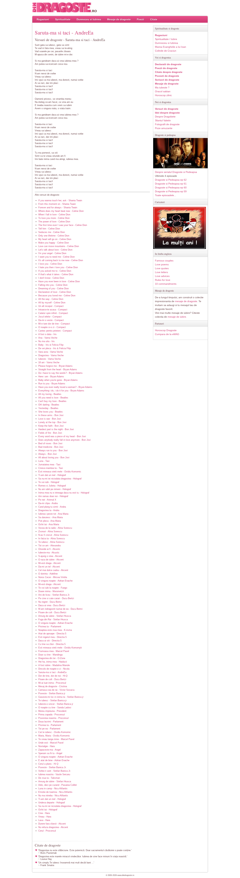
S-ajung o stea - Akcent (50, 556)
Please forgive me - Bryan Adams (55, 366)
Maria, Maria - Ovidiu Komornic (54, 735)
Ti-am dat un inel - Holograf (52, 475)
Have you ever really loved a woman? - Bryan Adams (65, 387)
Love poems (162, 264)
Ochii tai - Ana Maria (48, 524)
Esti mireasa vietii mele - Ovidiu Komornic (59, 471)
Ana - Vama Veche (47, 337)
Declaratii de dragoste (168, 64)
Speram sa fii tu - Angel (50, 753)
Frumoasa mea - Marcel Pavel (53, 651)
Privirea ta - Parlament (49, 626)
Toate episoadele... (165, 195)
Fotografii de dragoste (167, 124)
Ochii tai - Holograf (47, 809)
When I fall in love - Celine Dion (54, 214)
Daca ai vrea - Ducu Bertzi (51, 605)
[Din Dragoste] (64, 7)
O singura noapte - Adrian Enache (55, 580)
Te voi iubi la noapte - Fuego (52, 587)
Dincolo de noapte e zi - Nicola (53, 668)
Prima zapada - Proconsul (51, 714)
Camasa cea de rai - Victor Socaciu (56, 690)
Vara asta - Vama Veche (50, 352)
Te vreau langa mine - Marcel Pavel (56, 739)
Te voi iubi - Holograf (48, 482)
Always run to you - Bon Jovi (53, 450)
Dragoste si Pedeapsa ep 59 (171, 191)
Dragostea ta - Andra (48, 510)
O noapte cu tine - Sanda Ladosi (54, 707)
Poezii (140, 19)
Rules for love (162, 280)
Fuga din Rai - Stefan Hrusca (53, 619)
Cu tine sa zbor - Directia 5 (52, 644)
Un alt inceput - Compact (51, 306)
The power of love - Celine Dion (54, 221)
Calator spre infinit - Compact (53, 313)
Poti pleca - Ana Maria (49, 521)
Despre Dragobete (165, 116)
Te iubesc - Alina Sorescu (51, 542)
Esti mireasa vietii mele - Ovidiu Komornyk (60, 647)
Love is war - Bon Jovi (49, 418)
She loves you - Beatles (50, 411)
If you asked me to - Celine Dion (54, 271)
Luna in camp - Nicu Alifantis (52, 788)
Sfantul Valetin (163, 120)
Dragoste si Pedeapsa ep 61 (171, 183)
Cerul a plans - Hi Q (48, 764)
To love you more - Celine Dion (54, 218)
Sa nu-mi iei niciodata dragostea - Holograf (60, 478)
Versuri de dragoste (166, 108)
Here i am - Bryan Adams (51, 376)
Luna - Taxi (44, 461)
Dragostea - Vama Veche (51, 355)
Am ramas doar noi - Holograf (53, 496)
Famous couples (164, 260)
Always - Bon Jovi (47, 454)
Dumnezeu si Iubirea (89, 19)
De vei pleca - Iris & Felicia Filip (54, 348)
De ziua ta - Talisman (49, 778)
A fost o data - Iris (47, 334)
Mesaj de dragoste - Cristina (52, 686)
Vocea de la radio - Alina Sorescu (55, 528)
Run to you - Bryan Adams (51, 383)
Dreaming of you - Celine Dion (53, 288)
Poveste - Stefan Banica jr (51, 693)
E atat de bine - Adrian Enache (53, 760)
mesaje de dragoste (186, 301)
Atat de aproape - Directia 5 (52, 633)
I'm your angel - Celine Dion (52, 253)
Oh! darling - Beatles (48, 404)
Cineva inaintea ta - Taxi (50, 468)
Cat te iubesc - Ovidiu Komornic (54, 732)
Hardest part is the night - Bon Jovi (56, 429)
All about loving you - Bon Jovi (53, 457)
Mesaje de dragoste (119, 19)
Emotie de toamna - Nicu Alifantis (55, 792)
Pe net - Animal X (47, 499)
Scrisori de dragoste (167, 79)
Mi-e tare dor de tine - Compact (54, 323)
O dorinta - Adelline (48, 573)
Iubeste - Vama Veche (49, 359)
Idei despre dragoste (167, 112)
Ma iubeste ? (162, 87)
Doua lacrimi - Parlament (50, 721)
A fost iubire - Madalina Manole (54, 665)
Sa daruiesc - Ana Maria (50, 517)
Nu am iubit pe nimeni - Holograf (54, 489)
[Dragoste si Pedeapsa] (180, 167)
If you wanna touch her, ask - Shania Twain (60, 200)
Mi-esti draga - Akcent (49, 563)
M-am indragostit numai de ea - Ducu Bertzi (60, 609)
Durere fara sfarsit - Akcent (52, 823)
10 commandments (165, 283)
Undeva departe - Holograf (51, 802)
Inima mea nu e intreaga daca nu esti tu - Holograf (63, 492)
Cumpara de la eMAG (167, 334)
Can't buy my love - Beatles (52, 401)
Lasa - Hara (44, 820)
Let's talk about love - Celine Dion (55, 249)
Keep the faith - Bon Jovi (51, 425)
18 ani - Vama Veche (48, 362)
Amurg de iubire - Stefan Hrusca (54, 616)
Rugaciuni (43, 19)
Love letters (161, 272)
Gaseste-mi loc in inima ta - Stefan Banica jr (60, 697)
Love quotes (162, 268)
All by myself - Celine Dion (51, 302)
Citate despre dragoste (168, 72)
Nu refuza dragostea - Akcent (53, 827)
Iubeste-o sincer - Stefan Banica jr (55, 704)
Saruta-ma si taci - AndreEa (52, 672)
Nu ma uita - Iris (46, 341)
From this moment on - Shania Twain (57, 204)
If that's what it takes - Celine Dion (55, 274)
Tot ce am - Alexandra (49, 545)
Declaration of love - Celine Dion (54, 292)
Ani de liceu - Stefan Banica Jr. (54, 594)
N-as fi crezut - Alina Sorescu (53, 535)
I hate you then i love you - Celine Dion (58, 267)
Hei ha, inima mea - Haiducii (52, 661)
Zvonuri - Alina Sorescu (50, 531)
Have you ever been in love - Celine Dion (59, 281)
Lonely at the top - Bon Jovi (52, 422)
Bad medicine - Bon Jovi (50, 447)
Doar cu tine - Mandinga (50, 654)
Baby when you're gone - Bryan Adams (58, 380)
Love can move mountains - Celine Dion (58, 246)
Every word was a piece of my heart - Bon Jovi (62, 436)
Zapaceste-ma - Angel (49, 749)
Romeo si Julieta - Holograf (52, 485)
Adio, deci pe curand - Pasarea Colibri (57, 785)
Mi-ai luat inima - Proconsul (52, 683)
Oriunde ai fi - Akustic (49, 549)
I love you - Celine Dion (50, 264)
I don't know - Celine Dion (51, 278)
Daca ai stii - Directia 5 (49, 640)
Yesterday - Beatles (48, 408)
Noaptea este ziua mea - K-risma (55, 630)
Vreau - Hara (44, 816)
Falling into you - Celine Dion (52, 285)
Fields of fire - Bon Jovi (50, 433)
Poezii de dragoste (166, 68)
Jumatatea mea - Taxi (49, 464)
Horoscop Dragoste (166, 330)
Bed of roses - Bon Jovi (50, 443)
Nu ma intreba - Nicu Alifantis (53, 795)
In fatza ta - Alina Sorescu (51, 538)
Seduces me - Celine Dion (51, 232)
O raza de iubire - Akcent (51, 559)
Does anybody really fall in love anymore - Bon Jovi (64, 440)
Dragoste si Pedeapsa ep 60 (171, 187)
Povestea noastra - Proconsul (53, 718)
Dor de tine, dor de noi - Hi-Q (52, 675)
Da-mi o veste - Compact (51, 320)
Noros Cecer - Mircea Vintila (52, 577)
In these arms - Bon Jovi (50, 415)
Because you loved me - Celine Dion (56, 295)
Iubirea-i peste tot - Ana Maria (53, 514)
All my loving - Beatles (49, 394)
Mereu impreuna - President (52, 711)
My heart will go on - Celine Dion (54, 239)
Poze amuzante (163, 128)
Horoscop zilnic (163, 95)
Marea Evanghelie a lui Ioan (170, 46)
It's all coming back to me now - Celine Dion (60, 260)
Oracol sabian (162, 91)
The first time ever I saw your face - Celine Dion (62, 225)
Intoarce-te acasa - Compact (52, 309)
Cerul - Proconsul (47, 830)
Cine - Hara (44, 813)
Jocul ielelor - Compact (50, 316)
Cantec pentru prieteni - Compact (55, 330)
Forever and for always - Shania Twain (57, 207)
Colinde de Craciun (165, 50)
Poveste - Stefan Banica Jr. (52, 767)
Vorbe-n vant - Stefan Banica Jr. (54, 771)
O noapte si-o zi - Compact (52, 327)
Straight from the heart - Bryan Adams (57, 369)
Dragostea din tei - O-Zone (51, 658)
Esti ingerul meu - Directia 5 (52, 637)
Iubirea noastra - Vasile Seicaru (54, 774)
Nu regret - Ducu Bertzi (50, 602)
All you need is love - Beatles (53, 397)
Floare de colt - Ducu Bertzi (52, 612)
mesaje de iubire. (177, 316)
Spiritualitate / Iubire (166, 39)
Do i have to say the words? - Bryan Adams (60, 373)
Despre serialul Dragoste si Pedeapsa (176, 172)
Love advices (162, 276)
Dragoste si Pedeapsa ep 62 (171, 179)
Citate (153, 19)
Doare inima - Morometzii (51, 591)
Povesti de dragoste (167, 75)
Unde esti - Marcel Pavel (50, 742)
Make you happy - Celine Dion (53, 242)
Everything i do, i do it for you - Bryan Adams (61, 390)
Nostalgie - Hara (46, 746)
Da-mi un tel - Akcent (49, 566)
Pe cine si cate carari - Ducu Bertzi (56, 598)
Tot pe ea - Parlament (49, 728)
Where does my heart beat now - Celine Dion (61, 211)
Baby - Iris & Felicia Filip (50, 344)
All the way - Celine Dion (50, 299)
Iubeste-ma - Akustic (48, 552)
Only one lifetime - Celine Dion (53, 235)
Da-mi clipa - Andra (48, 503)
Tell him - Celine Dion (49, 228)
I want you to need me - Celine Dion (56, 256)
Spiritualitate (62, 19)
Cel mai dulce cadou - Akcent (53, 570)
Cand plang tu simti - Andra (52, 506)
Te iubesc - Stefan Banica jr (52, 700)
